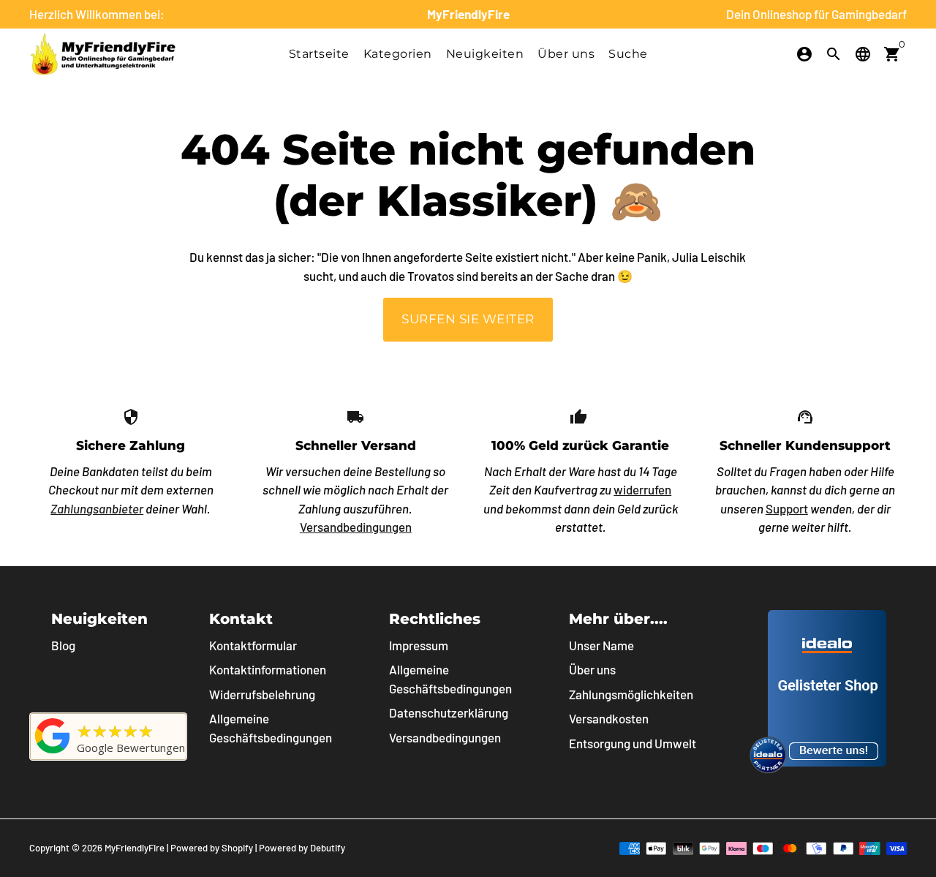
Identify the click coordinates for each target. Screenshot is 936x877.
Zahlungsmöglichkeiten (631, 694)
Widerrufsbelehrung (262, 694)
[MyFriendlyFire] (52, 752)
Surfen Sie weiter (468, 319)
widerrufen (642, 489)
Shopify (237, 848)
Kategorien (397, 54)
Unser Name (601, 645)
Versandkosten (609, 718)
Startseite (319, 54)
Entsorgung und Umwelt (632, 743)
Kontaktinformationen (267, 669)
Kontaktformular (253, 645)
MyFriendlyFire (135, 848)
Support (787, 508)
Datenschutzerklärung (448, 712)
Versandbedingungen (356, 526)
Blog (63, 645)
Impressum (418, 645)
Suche (628, 54)
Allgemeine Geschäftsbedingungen (270, 728)
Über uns (566, 54)
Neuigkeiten (485, 54)
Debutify (327, 848)
